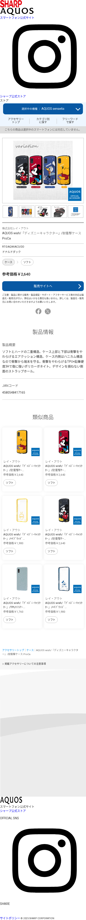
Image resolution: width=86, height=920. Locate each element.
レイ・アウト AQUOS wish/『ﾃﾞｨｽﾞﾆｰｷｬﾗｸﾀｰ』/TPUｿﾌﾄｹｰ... (22, 603)
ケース (8, 262)
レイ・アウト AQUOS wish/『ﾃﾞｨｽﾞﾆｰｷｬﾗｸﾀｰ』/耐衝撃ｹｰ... (22, 466)
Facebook (39, 311)
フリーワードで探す (70, 121)
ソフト (27, 262)
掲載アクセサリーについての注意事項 (25, 664)
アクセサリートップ (16, 121)
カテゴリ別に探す (43, 121)
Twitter (48, 311)
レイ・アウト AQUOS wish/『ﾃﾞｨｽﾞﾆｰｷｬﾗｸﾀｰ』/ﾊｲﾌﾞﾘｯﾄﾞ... (22, 534)
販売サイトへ (43, 286)
